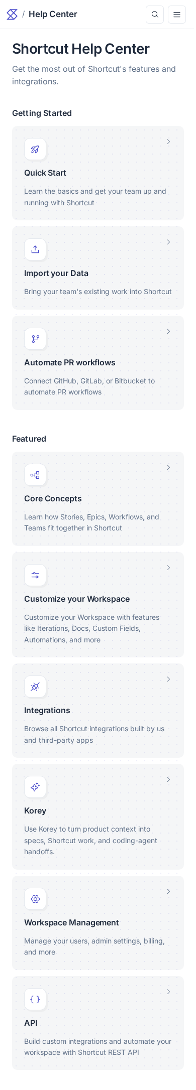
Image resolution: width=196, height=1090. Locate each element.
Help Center (53, 14)
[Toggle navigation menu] (177, 15)
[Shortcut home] (12, 14)
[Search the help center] (155, 15)
